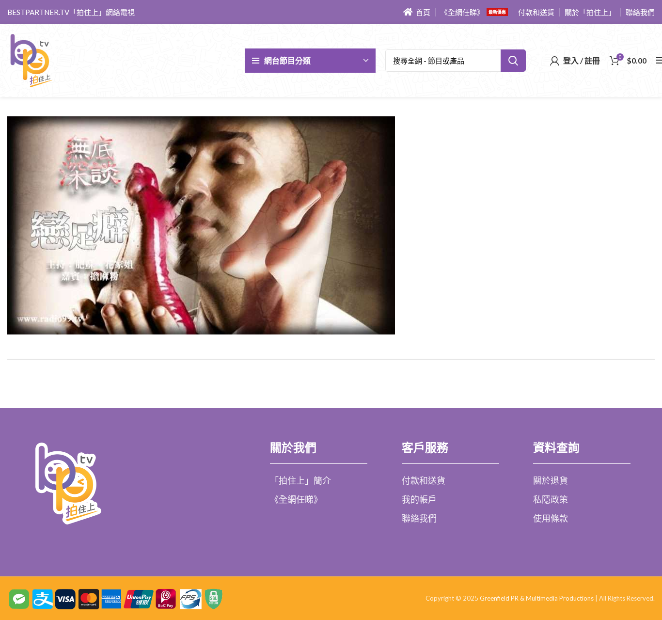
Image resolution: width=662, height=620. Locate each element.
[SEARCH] (513, 60)
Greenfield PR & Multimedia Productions (537, 598)
